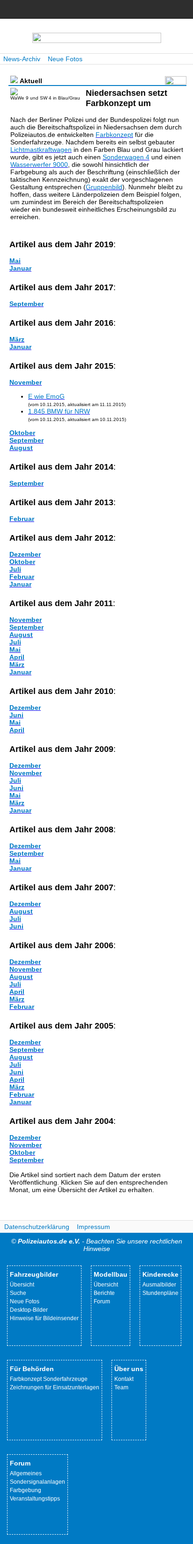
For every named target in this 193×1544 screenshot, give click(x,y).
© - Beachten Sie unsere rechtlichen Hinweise (96, 1244)
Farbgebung (25, 1490)
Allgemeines (26, 1473)
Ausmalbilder (159, 1284)
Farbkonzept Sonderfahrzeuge (49, 1379)
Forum (102, 1301)
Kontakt (124, 1379)
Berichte (104, 1293)
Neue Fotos (65, 59)
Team (121, 1387)
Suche (18, 1293)
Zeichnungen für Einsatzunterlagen (54, 1387)
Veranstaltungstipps (35, 1498)
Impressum (93, 1226)
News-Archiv (21, 59)
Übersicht (22, 1284)
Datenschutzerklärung (36, 1226)
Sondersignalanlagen (37, 1482)
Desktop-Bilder (29, 1310)
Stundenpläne (160, 1293)
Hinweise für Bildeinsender (44, 1318)
